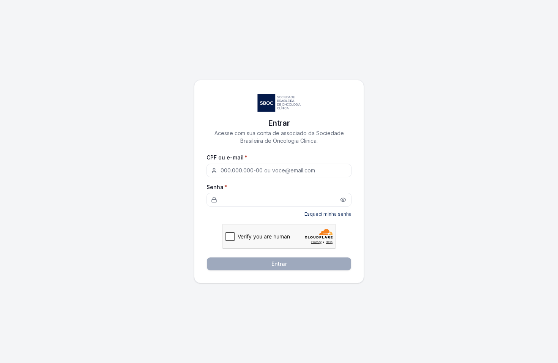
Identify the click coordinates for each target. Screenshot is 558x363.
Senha (216, 187)
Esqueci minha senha (328, 214)
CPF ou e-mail (226, 157)
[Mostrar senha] (343, 199)
